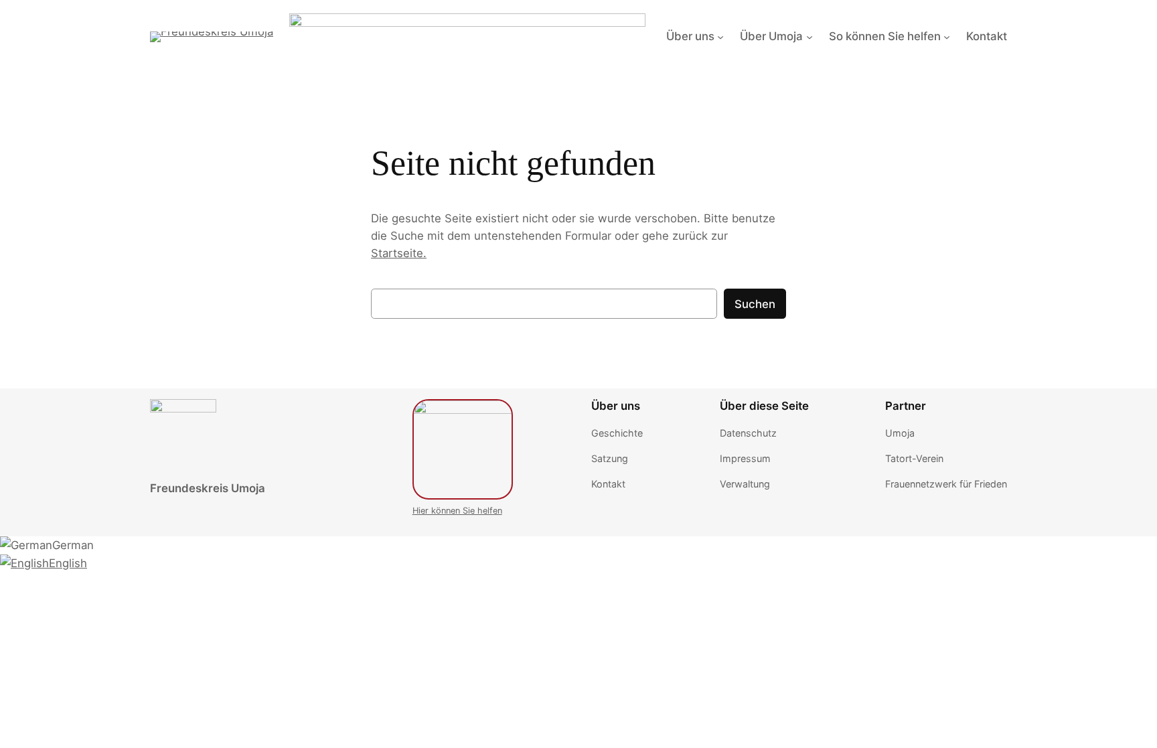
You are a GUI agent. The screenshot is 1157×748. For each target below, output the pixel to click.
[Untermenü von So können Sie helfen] (946, 36)
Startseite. (399, 253)
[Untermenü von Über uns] (720, 36)
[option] (578, 545)
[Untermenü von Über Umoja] (809, 36)
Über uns (690, 36)
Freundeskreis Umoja (207, 488)
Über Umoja (771, 36)
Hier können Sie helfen (457, 511)
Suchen (755, 304)
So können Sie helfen (885, 36)
